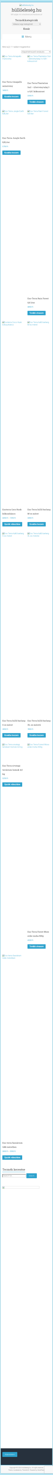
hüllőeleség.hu (27, 10)
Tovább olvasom (36, 102)
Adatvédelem (10, 1454)
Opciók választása (12, 524)
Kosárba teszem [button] (11, 96)
